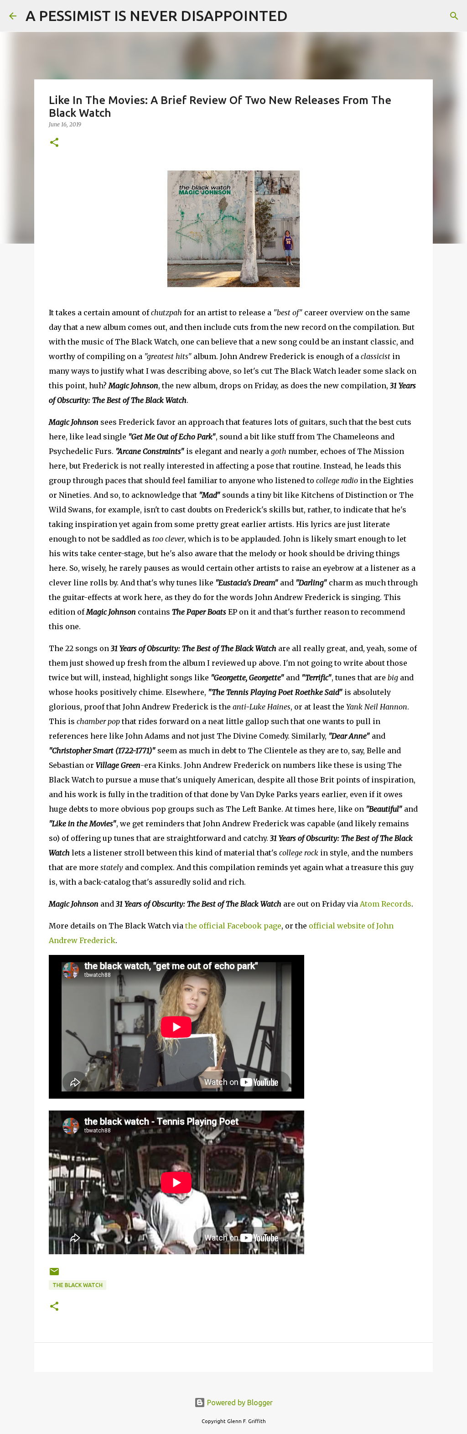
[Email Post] (54, 1275)
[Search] (300, 16)
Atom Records (385, 903)
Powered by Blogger (239, 1402)
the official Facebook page (233, 925)
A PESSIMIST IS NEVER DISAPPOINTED (157, 15)
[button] (54, 143)
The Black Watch (77, 1285)
